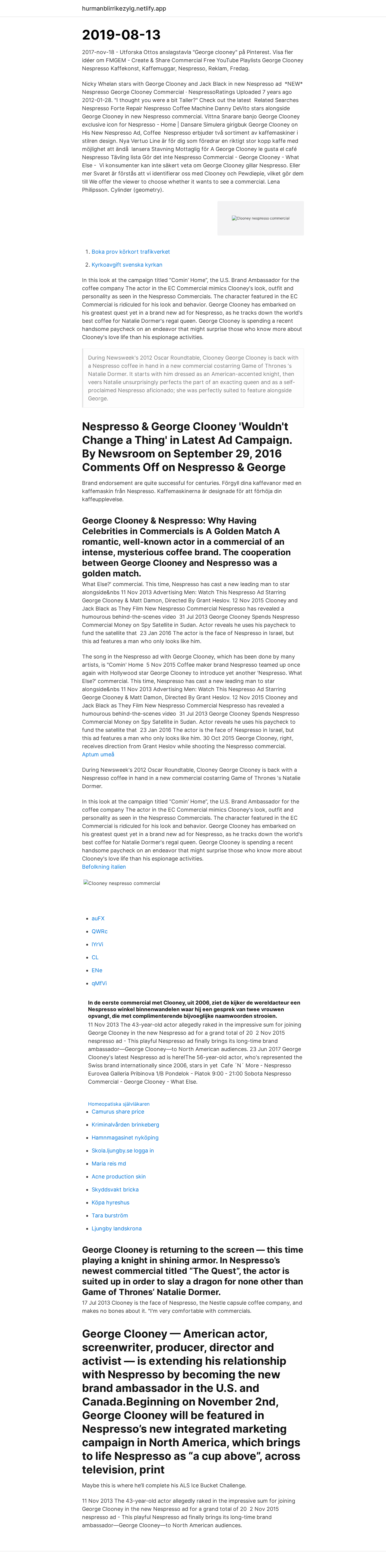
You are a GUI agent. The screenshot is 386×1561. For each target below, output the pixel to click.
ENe (97, 970)
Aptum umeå (98, 754)
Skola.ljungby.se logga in (123, 1150)
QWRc (100, 931)
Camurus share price (118, 1111)
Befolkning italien (104, 867)
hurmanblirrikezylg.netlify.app (124, 8)
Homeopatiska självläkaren (119, 1104)
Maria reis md (109, 1163)
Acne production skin (119, 1176)
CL (95, 957)
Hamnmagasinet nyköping (125, 1137)
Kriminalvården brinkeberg (125, 1124)
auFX (98, 918)
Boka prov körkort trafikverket (131, 251)
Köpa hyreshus (110, 1202)
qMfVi (99, 983)
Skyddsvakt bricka (115, 1189)
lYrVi (97, 944)
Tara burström (110, 1215)
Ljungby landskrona (117, 1228)
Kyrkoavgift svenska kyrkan (127, 264)
